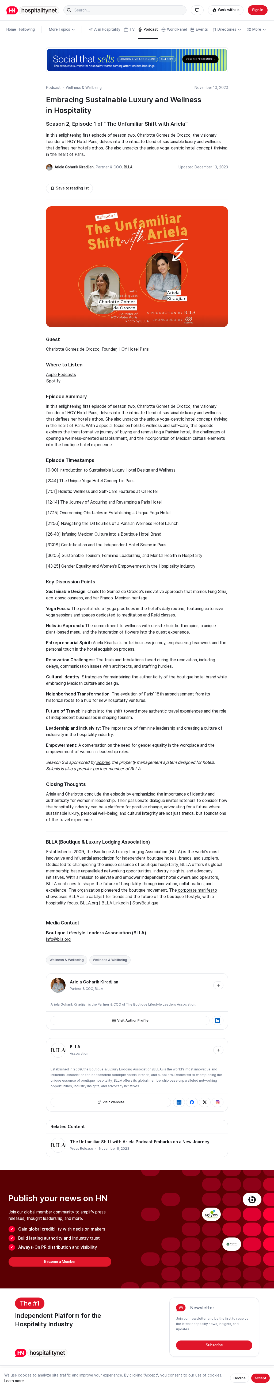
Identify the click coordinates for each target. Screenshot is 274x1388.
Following (27, 29)
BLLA (128, 167)
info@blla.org (58, 939)
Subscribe (214, 1345)
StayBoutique (144, 902)
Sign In (257, 10)
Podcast (151, 29)
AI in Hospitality (107, 29)
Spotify (53, 380)
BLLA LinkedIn (114, 902)
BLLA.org (89, 902)
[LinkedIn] (217, 1020)
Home (11, 29)
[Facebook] (192, 1102)
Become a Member (60, 1261)
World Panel (177, 29)
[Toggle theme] (197, 10)
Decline (240, 1378)
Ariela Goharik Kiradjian (74, 167)
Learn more (14, 1381)
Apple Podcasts (61, 374)
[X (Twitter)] (205, 1102)
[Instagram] (217, 1102)
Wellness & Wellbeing (84, 87)
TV (132, 29)
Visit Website (113, 1102)
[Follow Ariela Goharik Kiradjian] (218, 985)
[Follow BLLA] (218, 1050)
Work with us (228, 10)
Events (202, 29)
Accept (260, 1378)
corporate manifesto (197, 890)
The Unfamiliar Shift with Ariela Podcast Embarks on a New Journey (140, 1141)
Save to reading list (72, 188)
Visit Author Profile (133, 1020)
